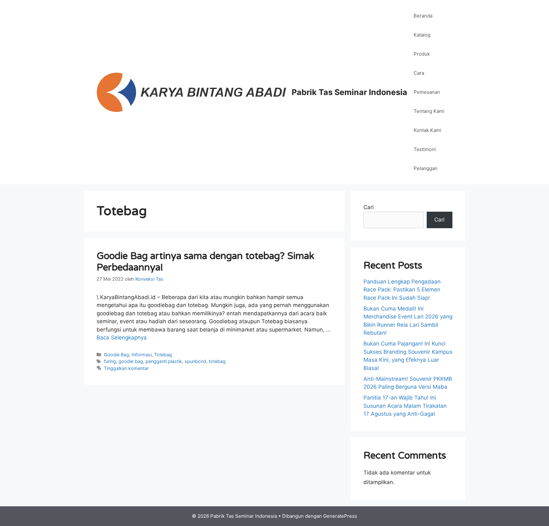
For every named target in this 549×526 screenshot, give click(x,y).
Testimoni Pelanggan (425, 158)
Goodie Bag (116, 354)
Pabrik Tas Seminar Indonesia (349, 92)
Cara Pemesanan (427, 82)
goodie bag (131, 361)
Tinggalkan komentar (126, 368)
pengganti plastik (164, 361)
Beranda (423, 16)
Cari (368, 207)
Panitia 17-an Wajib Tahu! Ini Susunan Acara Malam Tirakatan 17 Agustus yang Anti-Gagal (405, 405)
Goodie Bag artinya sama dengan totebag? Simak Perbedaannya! (205, 261)
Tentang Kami (429, 111)
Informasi (142, 354)
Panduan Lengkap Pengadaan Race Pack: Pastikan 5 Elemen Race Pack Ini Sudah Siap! (402, 289)
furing (110, 361)
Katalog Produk (422, 44)
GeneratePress (340, 516)
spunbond (195, 361)
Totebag (163, 354)
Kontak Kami (427, 130)
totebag (217, 361)
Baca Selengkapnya (122, 337)
